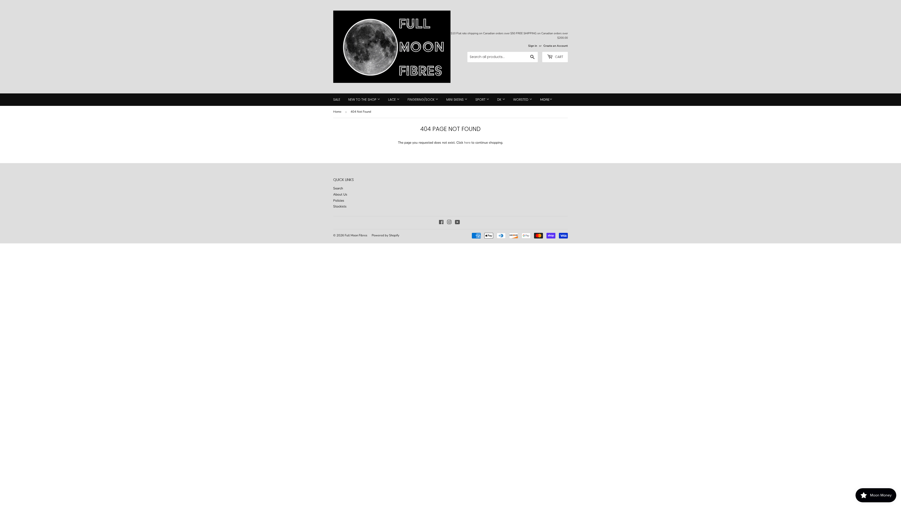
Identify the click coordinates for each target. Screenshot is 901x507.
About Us (340, 194)
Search (338, 188)
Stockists (340, 206)
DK (499, 99)
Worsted (521, 99)
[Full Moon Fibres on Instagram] (449, 223)
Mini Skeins (455, 99)
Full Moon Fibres (356, 235)
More (545, 99)
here (467, 142)
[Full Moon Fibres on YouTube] (457, 223)
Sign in (532, 46)
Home (337, 112)
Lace (392, 99)
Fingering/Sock (421, 99)
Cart (558, 56)
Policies (338, 200)
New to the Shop (362, 99)
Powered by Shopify (385, 235)
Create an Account (555, 46)
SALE (336, 99)
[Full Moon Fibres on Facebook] (441, 223)
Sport (480, 99)
